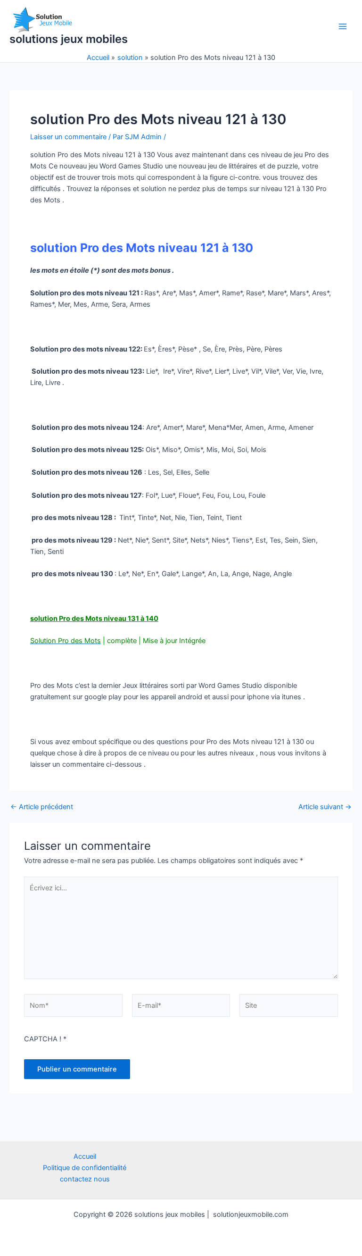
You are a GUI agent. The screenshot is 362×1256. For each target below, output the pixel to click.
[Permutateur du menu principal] (343, 26)
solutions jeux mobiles (68, 39)
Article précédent (41, 807)
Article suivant (325, 807)
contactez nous (85, 1179)
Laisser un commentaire (68, 137)
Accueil (85, 1156)
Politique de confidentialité (84, 1168)
